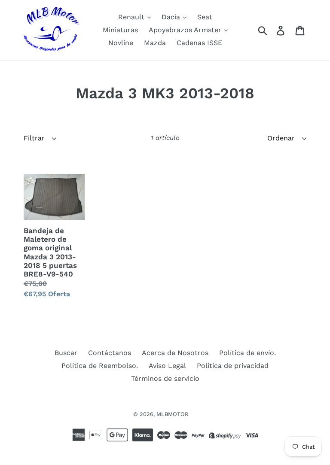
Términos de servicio (165, 378)
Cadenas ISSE (199, 43)
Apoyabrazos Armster (186, 30)
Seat (204, 17)
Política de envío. (247, 353)
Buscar (66, 353)
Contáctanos (109, 353)
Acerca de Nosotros (175, 353)
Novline (120, 43)
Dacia (172, 17)
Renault (132, 17)
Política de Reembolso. (99, 366)
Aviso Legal (167, 366)
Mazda (155, 43)
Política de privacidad (233, 366)
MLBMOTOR (172, 414)
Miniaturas (120, 30)
